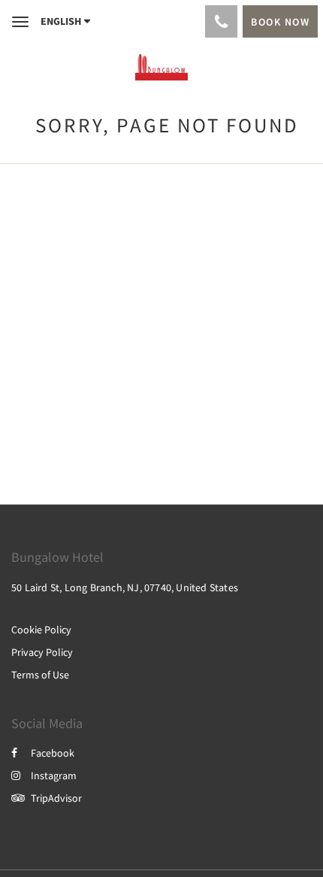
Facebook (52, 753)
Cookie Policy (41, 629)
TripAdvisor (56, 798)
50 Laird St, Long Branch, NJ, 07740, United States (124, 587)
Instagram (54, 775)
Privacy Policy (42, 652)
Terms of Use (40, 674)
